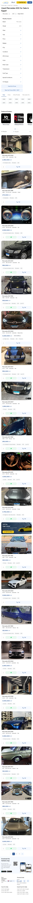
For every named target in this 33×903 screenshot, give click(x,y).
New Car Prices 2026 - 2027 (12, 90)
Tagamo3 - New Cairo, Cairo (9, 514)
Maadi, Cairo (6, 338)
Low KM (22, 303)
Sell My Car (22, 2)
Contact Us (19, 881)
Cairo (5, 479)
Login (29, 2)
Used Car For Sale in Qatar (22, 892)
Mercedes (14, 162)
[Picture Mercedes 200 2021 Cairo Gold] (16, 826)
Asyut (5, 409)
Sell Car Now (9, 532)
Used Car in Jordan (21, 890)
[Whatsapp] (11, 237)
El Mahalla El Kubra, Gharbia (9, 444)
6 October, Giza (7, 303)
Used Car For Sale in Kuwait (23, 889)
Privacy (18, 884)
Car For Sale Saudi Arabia (6, 892)
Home (18, 879)
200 (18, 162)
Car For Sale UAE (5, 890)
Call (19, 166)
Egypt (11, 881)
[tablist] (16, 95)
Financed (21, 338)
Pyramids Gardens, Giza (9, 233)
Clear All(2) (20, 13)
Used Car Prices (12, 86)
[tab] (3, 95)
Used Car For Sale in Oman (23, 893)
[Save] (29, 137)
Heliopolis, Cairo (7, 374)
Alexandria (6, 197)
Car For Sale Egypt (5, 889)
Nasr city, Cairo (7, 739)
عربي (14, 2)
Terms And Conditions (21, 882)
